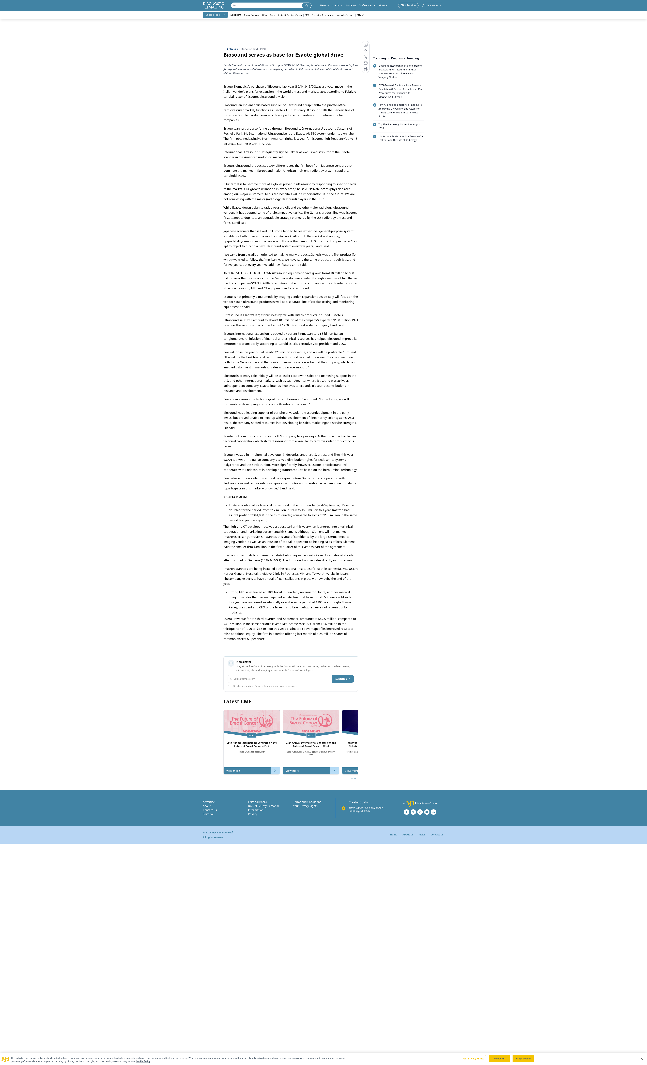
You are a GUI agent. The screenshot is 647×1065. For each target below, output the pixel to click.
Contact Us (210, 810)
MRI (307, 15)
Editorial (208, 814)
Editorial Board (257, 802)
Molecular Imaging (345, 15)
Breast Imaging (251, 15)
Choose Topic (213, 14)
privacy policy (291, 686)
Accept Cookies (523, 1058)
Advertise (209, 802)
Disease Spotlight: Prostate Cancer (286, 15)
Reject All (499, 1058)
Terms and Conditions (307, 802)
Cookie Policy (143, 1061)
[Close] (641, 1058)
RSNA (264, 15)
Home (393, 834)
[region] (323, 1059)
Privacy (252, 814)
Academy (351, 5)
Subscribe (341, 678)
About (207, 806)
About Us (408, 834)
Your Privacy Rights (305, 806)
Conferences (366, 5)
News (422, 834)
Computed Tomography (323, 15)
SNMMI (360, 15)
